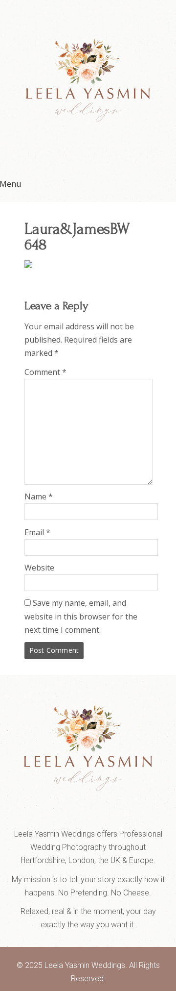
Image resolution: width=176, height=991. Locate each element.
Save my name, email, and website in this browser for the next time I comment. (80, 616)
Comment (45, 372)
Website (39, 567)
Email (37, 532)
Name (38, 496)
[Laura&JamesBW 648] (28, 265)
